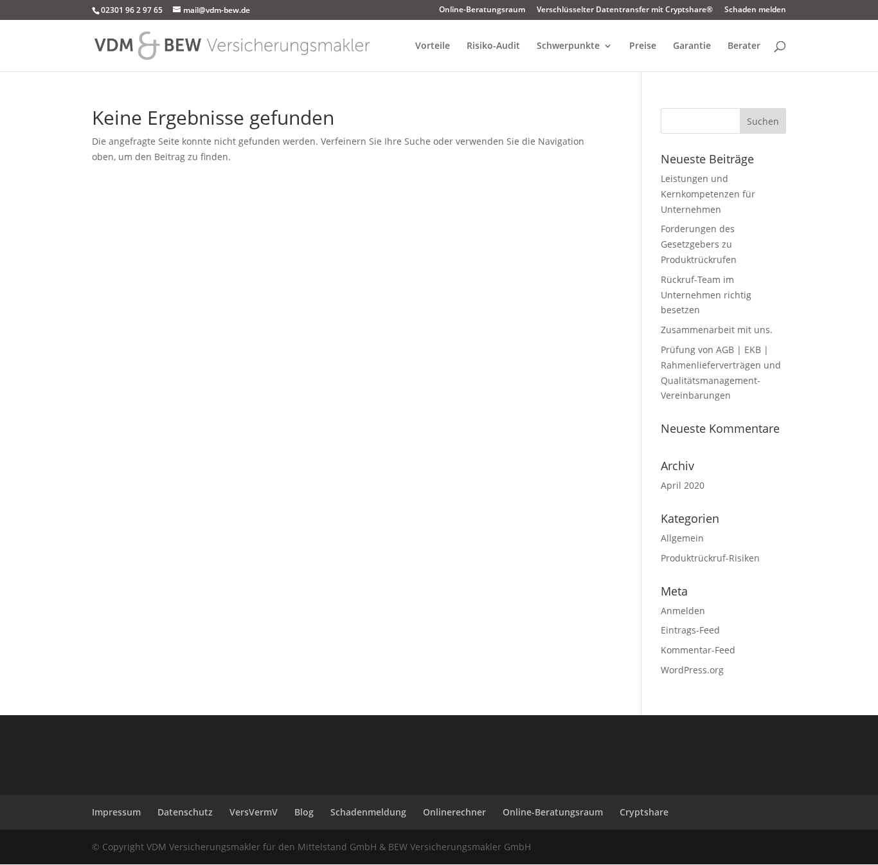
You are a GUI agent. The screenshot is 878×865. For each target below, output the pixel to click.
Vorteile (432, 46)
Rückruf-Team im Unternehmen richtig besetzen (706, 294)
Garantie (692, 46)
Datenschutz (185, 812)
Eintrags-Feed (690, 630)
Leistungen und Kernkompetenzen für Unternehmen (708, 193)
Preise (642, 46)
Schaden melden (755, 10)
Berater (744, 46)
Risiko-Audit (493, 46)
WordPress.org (692, 670)
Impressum (116, 812)
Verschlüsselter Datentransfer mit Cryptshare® (625, 10)
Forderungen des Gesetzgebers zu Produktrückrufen (699, 244)
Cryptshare (644, 812)
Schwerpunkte (568, 46)
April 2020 (682, 485)
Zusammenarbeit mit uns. (717, 329)
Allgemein (682, 538)
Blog (304, 812)
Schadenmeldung (368, 812)
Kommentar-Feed (698, 650)
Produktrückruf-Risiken (710, 558)
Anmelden (683, 611)
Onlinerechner (454, 812)
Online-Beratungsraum (482, 10)
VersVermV (253, 812)
